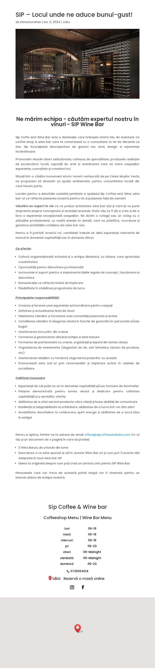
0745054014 (79, 571)
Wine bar (95, 507)
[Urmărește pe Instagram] (72, 587)
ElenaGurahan (30, 22)
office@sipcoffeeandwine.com (107, 435)
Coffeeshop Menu (61, 517)
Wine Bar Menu (97, 517)
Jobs (66, 22)
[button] (79, 628)
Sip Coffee (62, 507)
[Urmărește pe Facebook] (83, 587)
